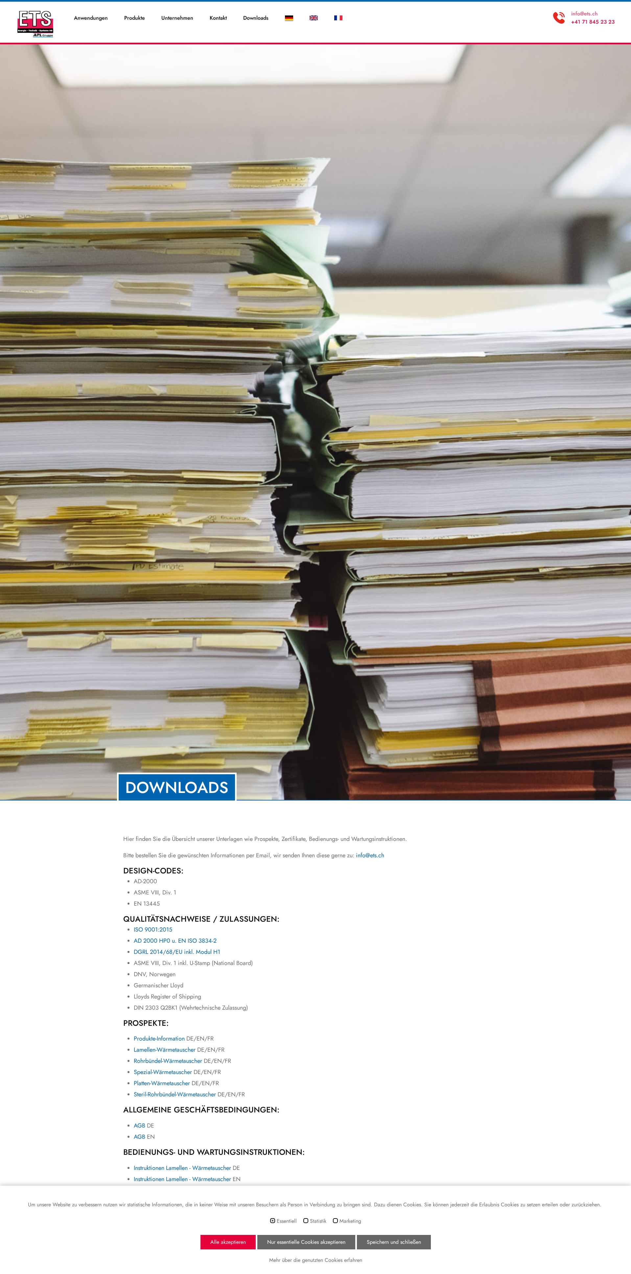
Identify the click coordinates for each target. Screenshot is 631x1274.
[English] (314, 18)
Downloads (256, 18)
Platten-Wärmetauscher (162, 1083)
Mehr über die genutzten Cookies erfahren (315, 1260)
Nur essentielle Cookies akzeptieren (306, 1242)
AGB (139, 1125)
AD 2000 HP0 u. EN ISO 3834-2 (175, 940)
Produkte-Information (159, 1038)
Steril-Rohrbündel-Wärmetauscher (175, 1094)
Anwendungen (91, 18)
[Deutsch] (289, 18)
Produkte (134, 18)
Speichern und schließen (394, 1242)
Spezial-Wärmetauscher (163, 1072)
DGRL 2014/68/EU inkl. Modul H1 (177, 952)
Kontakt (218, 18)
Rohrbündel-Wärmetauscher (168, 1061)
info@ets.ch (584, 13)
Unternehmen (177, 18)
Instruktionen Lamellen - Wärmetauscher (182, 1168)
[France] (338, 18)
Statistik (318, 1221)
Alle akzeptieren (228, 1242)
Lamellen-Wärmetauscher (165, 1049)
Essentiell (287, 1221)
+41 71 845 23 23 (593, 22)
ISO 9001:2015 (153, 929)
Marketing (350, 1221)
